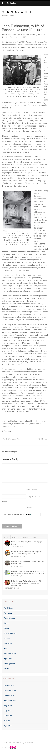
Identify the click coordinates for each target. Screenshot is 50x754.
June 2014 (8, 715)
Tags (34, 537)
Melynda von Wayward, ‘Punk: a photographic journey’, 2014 (27, 543)
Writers (6, 668)
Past (6, 648)
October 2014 (9, 695)
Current (6, 623)
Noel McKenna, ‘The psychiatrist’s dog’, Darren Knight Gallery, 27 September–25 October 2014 (27, 572)
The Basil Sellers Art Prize (11, 439)
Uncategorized (9, 663)
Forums (7, 638)
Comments (25, 537)
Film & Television (10, 633)
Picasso (7, 431)
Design (6, 628)
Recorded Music (10, 653)
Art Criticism (8, 608)
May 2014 (7, 720)
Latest (6, 537)
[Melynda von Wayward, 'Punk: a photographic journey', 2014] (25, 540)
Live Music (8, 643)
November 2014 (10, 690)
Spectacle (8, 658)
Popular (15, 537)
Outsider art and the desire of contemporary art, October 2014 (27, 562)
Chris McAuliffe (19, 12)
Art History (8, 613)
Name (32, 489)
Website (29, 507)
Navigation (11, 3)
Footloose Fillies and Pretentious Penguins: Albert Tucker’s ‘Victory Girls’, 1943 (26, 552)
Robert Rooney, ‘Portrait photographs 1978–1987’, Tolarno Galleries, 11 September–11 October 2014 (26, 583)
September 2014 (10, 700)
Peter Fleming (43, 439)
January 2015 (9, 685)
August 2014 (8, 705)
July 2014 (7, 710)
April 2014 (8, 726)
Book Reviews (9, 618)
